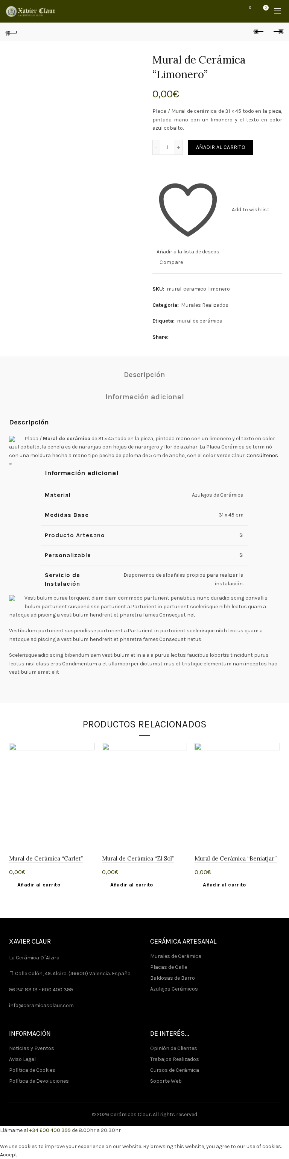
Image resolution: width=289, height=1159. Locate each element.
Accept (8, 1154)
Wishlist (250, 8)
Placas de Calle (168, 967)
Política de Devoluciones (39, 1081)
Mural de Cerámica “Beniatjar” (236, 858)
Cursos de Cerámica (174, 1070)
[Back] (11, 31)
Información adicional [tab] (144, 396)
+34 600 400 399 (50, 1130)
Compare (171, 262)
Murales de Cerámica (175, 956)
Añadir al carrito (220, 147)
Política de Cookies (32, 1070)
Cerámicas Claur (130, 1114)
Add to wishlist (250, 209)
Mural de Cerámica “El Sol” (138, 858)
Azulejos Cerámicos (174, 989)
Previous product (258, 31)
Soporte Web (166, 1081)
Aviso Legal (22, 1059)
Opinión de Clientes (173, 1048)
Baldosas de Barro (172, 978)
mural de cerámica (199, 321)
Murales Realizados (204, 305)
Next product (277, 31)
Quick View (87, 775)
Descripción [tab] (144, 374)
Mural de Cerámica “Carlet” (46, 858)
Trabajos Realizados (174, 1059)
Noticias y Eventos (31, 1048)
